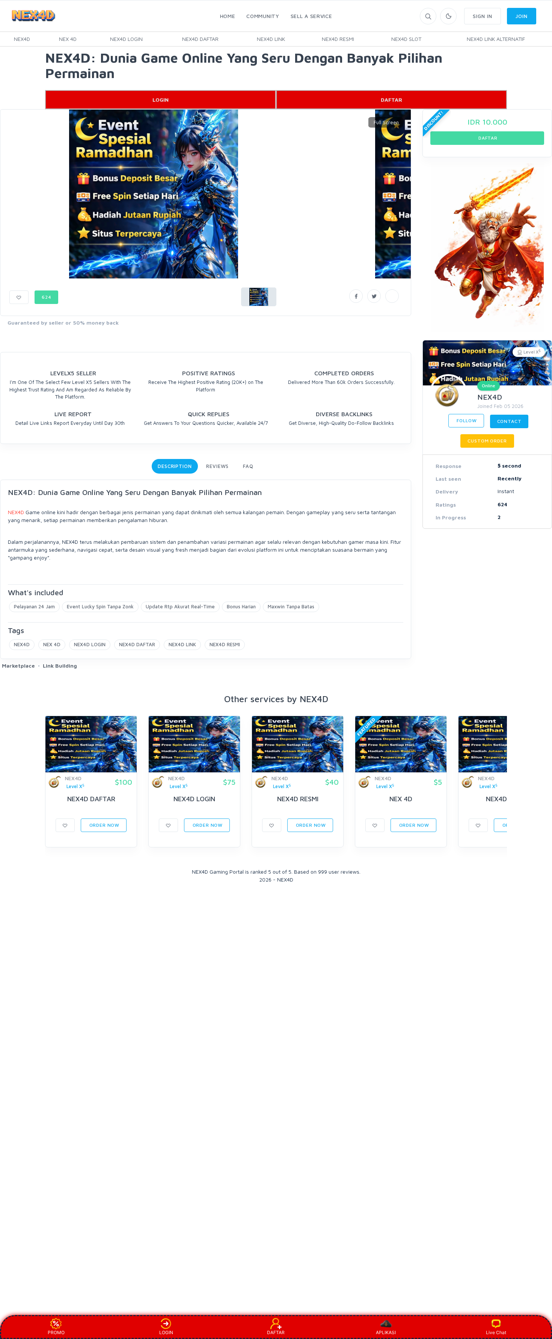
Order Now (103, 825)
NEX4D (22, 39)
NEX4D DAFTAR (200, 39)
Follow (466, 420)
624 (46, 297)
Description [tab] (175, 466)
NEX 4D (68, 39)
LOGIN (160, 99)
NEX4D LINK (271, 39)
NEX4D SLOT (406, 39)
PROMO (56, 1332)
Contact (509, 421)
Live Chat (496, 1332)
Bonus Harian (241, 606)
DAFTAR (391, 99)
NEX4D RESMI (338, 39)
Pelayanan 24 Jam (34, 606)
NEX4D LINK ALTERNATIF (496, 39)
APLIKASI (386, 1332)
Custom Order (487, 441)
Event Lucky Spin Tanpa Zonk (100, 606)
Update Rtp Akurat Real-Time (180, 606)
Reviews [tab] (217, 466)
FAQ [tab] (248, 466)
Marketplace (18, 665)
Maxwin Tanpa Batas (291, 606)
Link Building (60, 665)
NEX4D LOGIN (126, 39)
